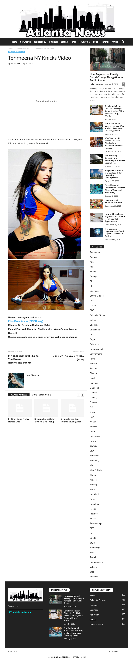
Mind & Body (96, 470)
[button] (123, 42)
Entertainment (96, 349)
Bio (91, 281)
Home (14, 42)
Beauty (93, 271)
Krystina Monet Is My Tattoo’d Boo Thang (44, 420)
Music (93, 489)
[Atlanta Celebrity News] (66, 19)
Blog (92, 286)
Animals (93, 257)
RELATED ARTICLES (19, 395)
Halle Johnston (96, 84)
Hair (92, 417)
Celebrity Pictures (23, 48)
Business (53, 42)
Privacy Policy (79, 657)
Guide (92, 412)
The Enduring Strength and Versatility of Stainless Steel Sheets (115, 159)
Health (105, 42)
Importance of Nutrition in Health (113, 201)
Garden (93, 402)
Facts (92, 359)
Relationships (96, 523)
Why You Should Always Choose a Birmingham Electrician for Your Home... (113, 143)
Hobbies (93, 426)
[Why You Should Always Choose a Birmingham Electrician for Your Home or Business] (96, 142)
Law (92, 451)
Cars (74, 42)
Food (95, 42)
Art (91, 267)
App (92, 262)
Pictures (94, 514)
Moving (93, 484)
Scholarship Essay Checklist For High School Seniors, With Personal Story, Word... (114, 111)
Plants (93, 518)
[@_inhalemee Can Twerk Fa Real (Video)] (72, 408)
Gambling (94, 388)
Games (93, 392)
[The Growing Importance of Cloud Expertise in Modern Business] (96, 232)
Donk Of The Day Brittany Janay (68, 357)
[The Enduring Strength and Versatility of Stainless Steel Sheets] (96, 159)
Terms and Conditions (58, 657)
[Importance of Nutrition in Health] (96, 204)
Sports (93, 538)
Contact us (113, 651)
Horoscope (95, 436)
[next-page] (82, 395)
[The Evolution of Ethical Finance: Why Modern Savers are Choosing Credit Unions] (96, 127)
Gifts (92, 407)
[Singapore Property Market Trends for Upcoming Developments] (96, 174)
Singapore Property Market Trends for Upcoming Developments (114, 174)
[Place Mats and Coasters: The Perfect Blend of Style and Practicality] (96, 189)
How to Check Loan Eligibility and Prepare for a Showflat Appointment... (115, 218)
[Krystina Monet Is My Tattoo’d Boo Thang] (46, 408)
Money (93, 475)
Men (92, 465)
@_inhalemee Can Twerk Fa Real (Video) (71, 420)
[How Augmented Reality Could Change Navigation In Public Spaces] (107, 59)
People (93, 509)
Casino (93, 305)
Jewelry (93, 446)
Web (92, 572)
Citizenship (95, 329)
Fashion (93, 363)
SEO (92, 528)
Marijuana (94, 455)
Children (93, 325)
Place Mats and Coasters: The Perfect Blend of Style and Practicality (115, 189)
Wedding (94, 576)
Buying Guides (97, 296)
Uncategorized (96, 562)
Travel (115, 42)
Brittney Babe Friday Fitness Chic (18, 420)
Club (92, 334)
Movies (93, 480)
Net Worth (25, 42)
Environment (96, 354)
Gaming (93, 397)
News (92, 499)
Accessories (96, 252)
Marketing (94, 460)
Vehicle (93, 567)
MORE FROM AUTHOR (41, 395)
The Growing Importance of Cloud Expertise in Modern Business (114, 232)
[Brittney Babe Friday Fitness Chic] (20, 408)
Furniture (94, 383)
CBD (92, 310)
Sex (92, 533)
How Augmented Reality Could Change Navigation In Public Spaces (106, 77)
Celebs (93, 320)
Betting (64, 42)
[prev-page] (78, 395)
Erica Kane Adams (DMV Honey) (25, 321)
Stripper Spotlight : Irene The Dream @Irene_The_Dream (23, 359)
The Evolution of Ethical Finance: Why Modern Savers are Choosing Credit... (114, 127)
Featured (94, 368)
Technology (40, 42)
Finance (93, 373)
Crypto (93, 339)
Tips (92, 552)
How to (93, 441)
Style (92, 543)
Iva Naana (15, 63)
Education (84, 42)
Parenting (94, 504)
